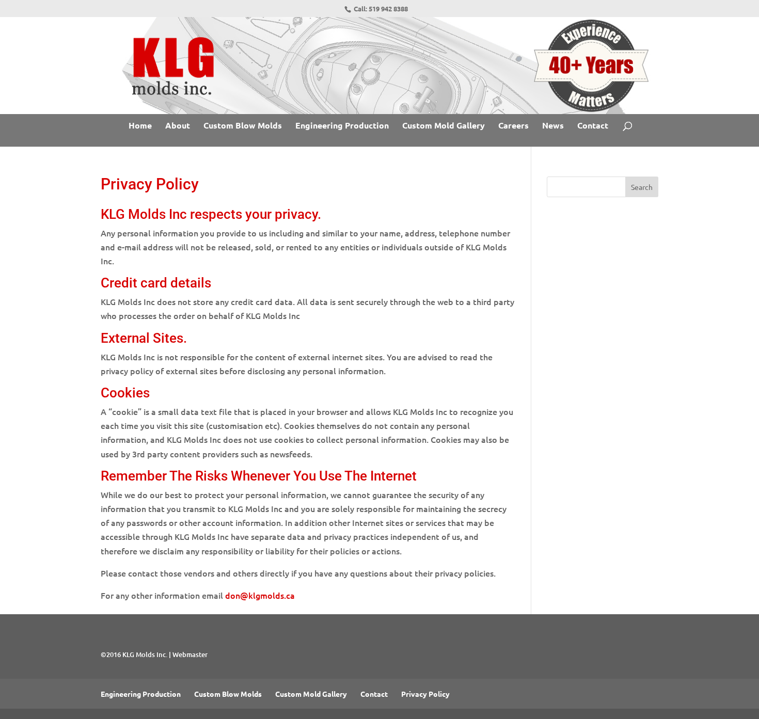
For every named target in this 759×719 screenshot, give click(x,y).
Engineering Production (342, 126)
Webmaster (190, 654)
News (553, 126)
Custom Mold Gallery (443, 126)
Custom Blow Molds (242, 126)
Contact (592, 126)
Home (140, 126)
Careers (513, 126)
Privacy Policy (425, 693)
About (177, 126)
